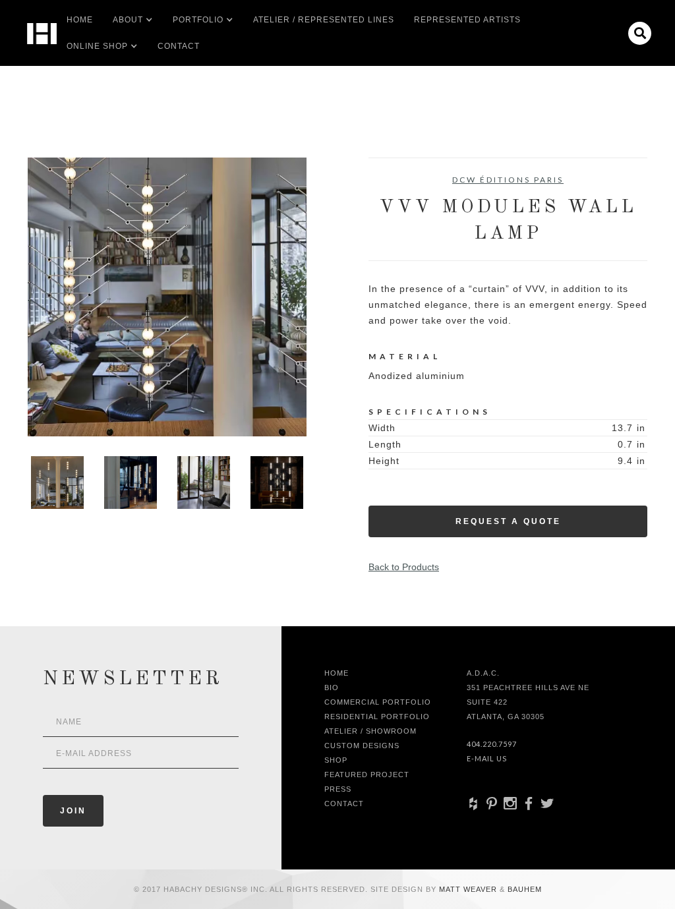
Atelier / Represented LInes (323, 19)
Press (337, 789)
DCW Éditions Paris (508, 180)
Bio (331, 687)
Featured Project (366, 774)
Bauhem (523, 889)
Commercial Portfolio (377, 702)
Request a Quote (508, 521)
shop (335, 760)
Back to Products (403, 567)
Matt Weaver (469, 889)
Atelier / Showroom (370, 731)
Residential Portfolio (377, 716)
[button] (128, 20)
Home (80, 19)
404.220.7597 (492, 744)
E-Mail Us (487, 758)
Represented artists (467, 19)
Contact (179, 46)
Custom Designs (361, 745)
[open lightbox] (167, 297)
